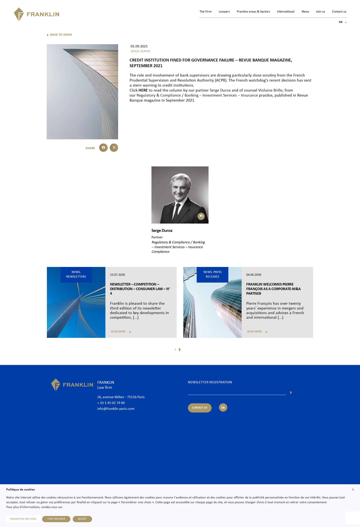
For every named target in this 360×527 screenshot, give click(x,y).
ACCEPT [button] (82, 519)
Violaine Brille (270, 90)
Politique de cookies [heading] (20, 489)
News (305, 11)
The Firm (206, 11)
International (286, 11)
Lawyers (224, 11)
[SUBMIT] (291, 392)
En (343, 22)
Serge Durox (220, 90)
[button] (103, 147)
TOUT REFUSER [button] (56, 519)
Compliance (160, 252)
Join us (320, 11)
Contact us (339, 11)
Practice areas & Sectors (253, 11)
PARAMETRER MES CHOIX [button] (23, 519)
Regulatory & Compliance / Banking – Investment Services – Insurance (197, 95)
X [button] (353, 489)
